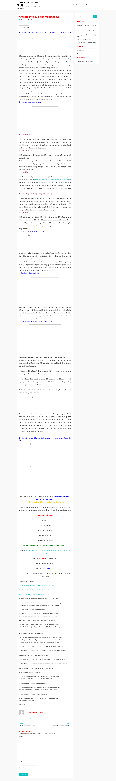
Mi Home (64, 5)
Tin (24, 704)
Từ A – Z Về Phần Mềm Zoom (84, 39)
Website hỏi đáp (89, 61)
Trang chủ (57, 5)
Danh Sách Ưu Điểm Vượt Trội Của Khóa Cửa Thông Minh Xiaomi (36, 585)
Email (20, 761)
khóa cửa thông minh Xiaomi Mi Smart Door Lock (52, 179)
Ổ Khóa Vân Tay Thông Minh (91, 5)
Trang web (21, 767)
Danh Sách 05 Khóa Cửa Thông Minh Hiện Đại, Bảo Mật (34, 590)
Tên (20, 755)
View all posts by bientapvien (26, 718)
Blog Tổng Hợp (80, 50)
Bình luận (21, 736)
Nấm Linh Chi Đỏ (81, 61)
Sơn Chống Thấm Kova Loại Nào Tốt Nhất (86, 42)
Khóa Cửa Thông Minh (27, 3)
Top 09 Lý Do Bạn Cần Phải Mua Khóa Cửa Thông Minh (34, 594)
